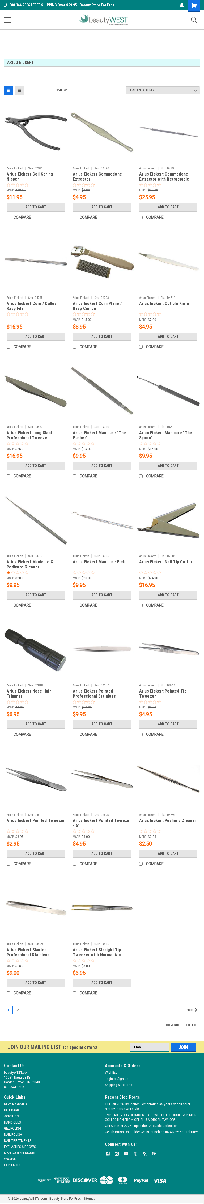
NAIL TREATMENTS (17, 1141)
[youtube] (126, 1154)
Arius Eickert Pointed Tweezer (36, 820)
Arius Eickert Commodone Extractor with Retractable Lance (164, 177)
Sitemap (89, 1199)
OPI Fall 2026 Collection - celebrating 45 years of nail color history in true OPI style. (147, 1106)
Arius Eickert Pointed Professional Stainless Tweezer (94, 694)
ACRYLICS (11, 1116)
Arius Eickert (15, 168)
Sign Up (122, 1079)
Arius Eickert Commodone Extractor (97, 177)
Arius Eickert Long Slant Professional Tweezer (29, 435)
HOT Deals (12, 1110)
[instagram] (117, 1154)
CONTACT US (13, 1165)
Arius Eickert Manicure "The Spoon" (165, 435)
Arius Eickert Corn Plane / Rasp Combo (97, 306)
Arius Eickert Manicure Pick (99, 561)
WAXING (10, 1159)
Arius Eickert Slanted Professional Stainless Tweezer (28, 952)
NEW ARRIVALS (15, 1104)
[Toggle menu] (7, 20)
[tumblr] (135, 1154)
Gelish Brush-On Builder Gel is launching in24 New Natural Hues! (152, 1132)
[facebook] (108, 1154)
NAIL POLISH (13, 1134)
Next (190, 1010)
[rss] (145, 1154)
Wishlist (111, 1073)
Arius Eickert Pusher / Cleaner (168, 820)
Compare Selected (181, 1025)
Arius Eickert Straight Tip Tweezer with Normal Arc (97, 952)
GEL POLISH (12, 1128)
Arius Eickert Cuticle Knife (164, 303)
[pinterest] (154, 1154)
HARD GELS (12, 1122)
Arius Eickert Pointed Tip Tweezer (162, 694)
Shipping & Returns (118, 1085)
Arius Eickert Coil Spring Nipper (30, 177)
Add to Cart (35, 207)
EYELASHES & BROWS (20, 1147)
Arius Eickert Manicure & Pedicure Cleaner (30, 564)
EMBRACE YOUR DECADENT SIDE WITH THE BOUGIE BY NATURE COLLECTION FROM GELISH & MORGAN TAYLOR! (151, 1117)
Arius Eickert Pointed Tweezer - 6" (102, 823)
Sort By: (61, 90)
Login (109, 1079)
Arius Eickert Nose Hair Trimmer (29, 694)
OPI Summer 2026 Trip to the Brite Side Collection (141, 1126)
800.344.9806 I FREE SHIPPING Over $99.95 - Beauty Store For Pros (61, 5)
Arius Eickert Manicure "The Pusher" (99, 435)
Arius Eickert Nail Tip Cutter (166, 561)
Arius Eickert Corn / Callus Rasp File (32, 306)
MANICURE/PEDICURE (20, 1153)
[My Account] (182, 5)
